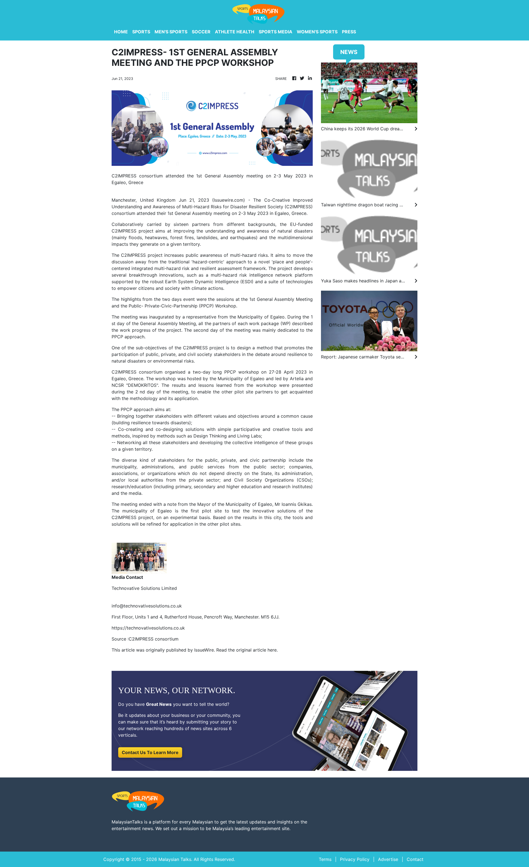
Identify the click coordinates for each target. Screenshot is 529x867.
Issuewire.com (228, 200)
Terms (325, 859)
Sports (141, 31)
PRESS (349, 31)
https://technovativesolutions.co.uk (148, 628)
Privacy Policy (354, 859)
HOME (121, 31)
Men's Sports (171, 31)
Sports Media (275, 31)
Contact (415, 859)
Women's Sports (317, 31)
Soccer (201, 31)
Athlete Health (234, 31)
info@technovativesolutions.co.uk (147, 606)
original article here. (257, 650)
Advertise (388, 859)
